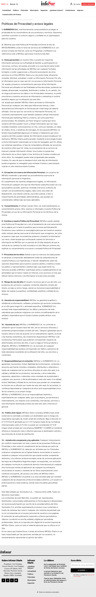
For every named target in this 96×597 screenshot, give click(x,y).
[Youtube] (16, 580)
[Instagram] (7, 580)
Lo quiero (81, 570)
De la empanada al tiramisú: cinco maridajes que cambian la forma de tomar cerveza (55, 566)
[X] (12, 580)
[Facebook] (3, 580)
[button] (14, 4)
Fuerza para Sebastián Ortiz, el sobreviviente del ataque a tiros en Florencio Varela (55, 580)
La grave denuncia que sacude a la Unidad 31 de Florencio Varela (53, 573)
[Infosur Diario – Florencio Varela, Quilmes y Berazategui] (48, 4)
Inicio (3, 20)
